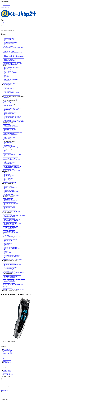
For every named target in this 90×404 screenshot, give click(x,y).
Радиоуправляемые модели (10, 222)
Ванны (5, 68)
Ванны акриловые (8, 172)
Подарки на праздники (9, 206)
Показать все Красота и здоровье (11, 134)
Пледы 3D (6, 87)
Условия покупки (7, 353)
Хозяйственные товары (9, 257)
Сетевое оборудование (9, 277)
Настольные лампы (8, 78)
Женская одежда (7, 143)
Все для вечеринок (8, 198)
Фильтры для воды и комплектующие (12, 63)
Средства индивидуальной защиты (12, 116)
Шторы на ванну (7, 179)
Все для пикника (7, 50)
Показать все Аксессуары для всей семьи (13, 47)
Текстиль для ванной (8, 88)
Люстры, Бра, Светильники (10, 247)
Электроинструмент (8, 118)
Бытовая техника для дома (10, 55)
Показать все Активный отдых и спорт (12, 52)
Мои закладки (6, 373)
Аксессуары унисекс (8, 39)
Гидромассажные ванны (9, 175)
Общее (5, 251)
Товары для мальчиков (9, 231)
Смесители (6, 80)
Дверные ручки (7, 84)
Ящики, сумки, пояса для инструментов (13, 120)
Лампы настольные (8, 151)
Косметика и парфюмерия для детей (12, 132)
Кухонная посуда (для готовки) (11, 165)
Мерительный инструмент (10, 112)
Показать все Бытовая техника (10, 64)
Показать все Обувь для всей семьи (11, 139)
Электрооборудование (9, 283)
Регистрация (6, 5)
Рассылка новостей (8, 374)
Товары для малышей (9, 230)
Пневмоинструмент (8, 113)
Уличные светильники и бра (10, 157)
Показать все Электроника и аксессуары (13, 284)
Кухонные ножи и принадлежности (12, 166)
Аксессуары (6, 124)
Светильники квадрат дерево (10, 155)
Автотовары (6, 101)
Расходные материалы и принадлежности (13, 114)
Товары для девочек (8, 228)
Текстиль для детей (8, 89)
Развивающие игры (8, 224)
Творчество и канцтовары (10, 227)
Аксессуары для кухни (9, 162)
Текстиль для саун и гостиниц (11, 92)
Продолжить (4, 343)
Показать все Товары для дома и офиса (12, 259)
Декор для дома (7, 243)
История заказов (7, 371)
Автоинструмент (7, 105)
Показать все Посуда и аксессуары (11, 170)
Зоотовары (6, 235)
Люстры (5, 75)
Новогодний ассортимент (10, 200)
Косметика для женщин (9, 129)
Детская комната (7, 214)
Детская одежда (7, 142)
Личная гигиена (7, 245)
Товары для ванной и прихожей (11, 255)
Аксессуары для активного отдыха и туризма (14, 184)
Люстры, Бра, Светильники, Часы (12, 248)
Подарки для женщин (9, 204)
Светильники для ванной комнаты (12, 154)
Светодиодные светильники (10, 79)
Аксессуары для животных (10, 239)
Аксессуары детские (8, 38)
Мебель (5, 249)
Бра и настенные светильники (11, 67)
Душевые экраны (8, 71)
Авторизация (6, 3)
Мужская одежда (7, 145)
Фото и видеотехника (9, 281)
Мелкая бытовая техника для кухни (12, 62)
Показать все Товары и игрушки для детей (13, 272)
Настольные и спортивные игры (11, 219)
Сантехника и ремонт (9, 253)
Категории (3, 34)
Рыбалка (5, 188)
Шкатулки (6, 97)
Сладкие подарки (8, 208)
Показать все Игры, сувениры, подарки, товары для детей (17, 99)
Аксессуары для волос (9, 125)
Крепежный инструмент (9, 110)
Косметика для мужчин (9, 130)
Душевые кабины (8, 176)
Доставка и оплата (7, 350)
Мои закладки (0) (5, 7)
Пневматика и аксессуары (10, 187)
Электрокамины (7, 82)
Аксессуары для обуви (9, 137)
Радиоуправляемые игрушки (10, 220)
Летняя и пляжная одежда (10, 42)
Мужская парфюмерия (9, 133)
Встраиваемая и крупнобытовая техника (13, 58)
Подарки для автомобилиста (10, 203)
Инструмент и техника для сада (11, 109)
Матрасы (6, 76)
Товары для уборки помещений (11, 256)
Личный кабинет (7, 370)
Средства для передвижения (10, 191)
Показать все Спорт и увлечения (11, 195)
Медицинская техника (9, 60)
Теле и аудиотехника (8, 280)
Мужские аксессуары (8, 43)
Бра (4, 150)
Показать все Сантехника (9, 182)
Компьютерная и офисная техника (12, 275)
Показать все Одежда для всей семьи (12, 147)
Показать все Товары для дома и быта (12, 236)
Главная (5, 286)
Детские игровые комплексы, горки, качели (14, 215)
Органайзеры (7, 252)
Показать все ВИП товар (9, 83)
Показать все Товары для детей (10, 232)
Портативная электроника (10, 276)
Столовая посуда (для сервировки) (12, 167)
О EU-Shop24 (6, 349)
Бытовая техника (7, 288)
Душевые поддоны (8, 178)
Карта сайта (6, 361)
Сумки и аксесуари (8, 46)
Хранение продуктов (8, 169)
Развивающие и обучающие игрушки (12, 223)
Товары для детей (8, 269)
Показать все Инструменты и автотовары (13, 102)
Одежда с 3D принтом (9, 146)
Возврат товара (7, 360)
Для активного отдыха (9, 216)
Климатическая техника (9, 59)
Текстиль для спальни (9, 93)
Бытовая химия (7, 240)
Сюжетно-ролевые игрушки (10, 226)
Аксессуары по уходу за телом (11, 126)
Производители (7, 362)
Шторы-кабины (7, 180)
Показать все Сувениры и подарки (11, 211)
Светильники (7, 153)
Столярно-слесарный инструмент (11, 117)
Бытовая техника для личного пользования (14, 56)
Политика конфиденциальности (11, 351)
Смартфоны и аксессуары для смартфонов (14, 279)
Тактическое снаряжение (9, 192)
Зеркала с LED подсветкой (10, 72)
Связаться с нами (7, 358)
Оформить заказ (4, 390)
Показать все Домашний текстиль (11, 95)
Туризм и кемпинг (8, 194)
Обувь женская (7, 138)
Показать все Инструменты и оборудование (13, 121)
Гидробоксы (6, 174)
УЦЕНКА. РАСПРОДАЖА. (10, 158)
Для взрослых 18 (7, 199)
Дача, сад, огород (8, 241)
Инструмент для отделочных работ (12, 108)
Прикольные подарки (9, 207)
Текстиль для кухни (8, 91)
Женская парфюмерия (9, 128)
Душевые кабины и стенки (10, 69)
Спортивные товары (8, 51)
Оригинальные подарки (9, 202)
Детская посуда (7, 163)
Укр (4, 22)
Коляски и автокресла (9, 218)
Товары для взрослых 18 (9, 210)
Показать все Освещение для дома (11, 159)
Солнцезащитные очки (9, 44)
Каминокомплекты (8, 73)
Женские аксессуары (8, 40)
